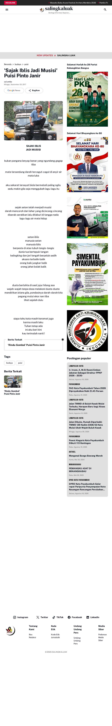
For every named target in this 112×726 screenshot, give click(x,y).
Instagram (22, 617)
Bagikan (36, 90)
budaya (9, 363)
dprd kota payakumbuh (79, 480)
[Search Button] (105, 9)
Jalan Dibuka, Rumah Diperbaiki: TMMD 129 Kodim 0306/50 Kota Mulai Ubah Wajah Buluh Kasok (86, 425)
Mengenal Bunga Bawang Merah (86, 455)
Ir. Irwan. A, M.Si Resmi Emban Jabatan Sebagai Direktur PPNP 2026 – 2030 (85, 373)
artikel (72, 452)
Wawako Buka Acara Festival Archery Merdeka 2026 (65, 3)
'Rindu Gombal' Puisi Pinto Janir (26, 344)
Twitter (44, 617)
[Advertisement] (56, 19)
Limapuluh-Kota (76, 366)
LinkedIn (94, 617)
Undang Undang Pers (77, 641)
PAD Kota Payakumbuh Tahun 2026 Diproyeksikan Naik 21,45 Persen (87, 389)
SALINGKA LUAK (66, 55)
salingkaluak (59, 8)
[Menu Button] (7, 9)
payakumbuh (74, 384)
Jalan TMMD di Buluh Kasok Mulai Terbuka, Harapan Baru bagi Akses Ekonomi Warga (87, 406)
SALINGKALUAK (59, 652)
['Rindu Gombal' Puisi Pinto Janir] (13, 381)
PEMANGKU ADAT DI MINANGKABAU (80, 470)
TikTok (60, 617)
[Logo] (9, 630)
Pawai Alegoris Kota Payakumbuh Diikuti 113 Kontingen (86, 442)
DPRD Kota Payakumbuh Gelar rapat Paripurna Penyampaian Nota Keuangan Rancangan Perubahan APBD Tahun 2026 (87, 487)
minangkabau (75, 464)
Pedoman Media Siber (102, 637)
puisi (20, 363)
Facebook (77, 617)
